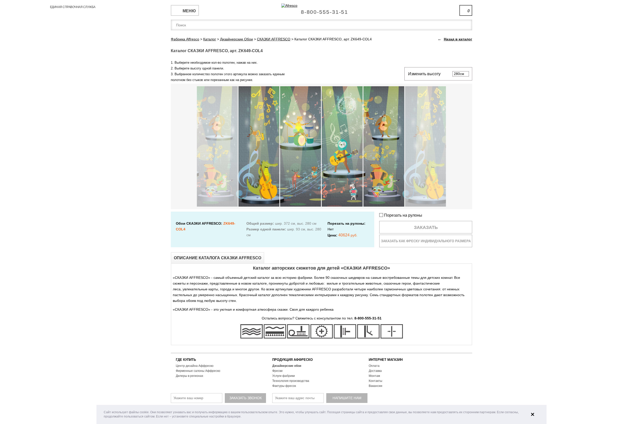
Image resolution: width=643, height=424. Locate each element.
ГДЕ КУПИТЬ (186, 360)
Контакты (375, 381)
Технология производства (290, 381)
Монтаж (374, 376)
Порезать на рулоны (402, 215)
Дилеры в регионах (189, 376)
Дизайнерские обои (286, 366)
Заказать (426, 227)
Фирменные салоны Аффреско (198, 371)
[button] (242, 416)
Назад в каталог (458, 39)
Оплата (374, 366)
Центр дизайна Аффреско (194, 366)
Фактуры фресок (284, 386)
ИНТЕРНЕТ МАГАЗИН (386, 360)
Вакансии (375, 386)
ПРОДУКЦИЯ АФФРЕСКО (292, 360)
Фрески (277, 371)
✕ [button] (532, 414)
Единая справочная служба (321, 10)
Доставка (375, 371)
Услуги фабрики (283, 376)
